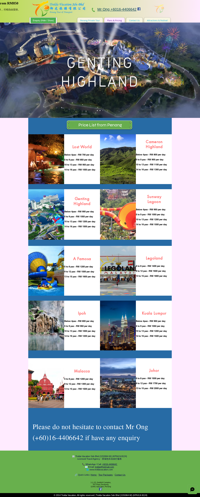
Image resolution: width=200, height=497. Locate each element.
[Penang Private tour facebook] (138, 8)
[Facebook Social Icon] (100, 489)
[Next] (184, 70)
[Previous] (16, 70)
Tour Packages (105, 475)
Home (94, 475)
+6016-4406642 (110, 464)
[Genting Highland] (102, 110)
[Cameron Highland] (97, 110)
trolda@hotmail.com (104, 467)
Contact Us (120, 475)
